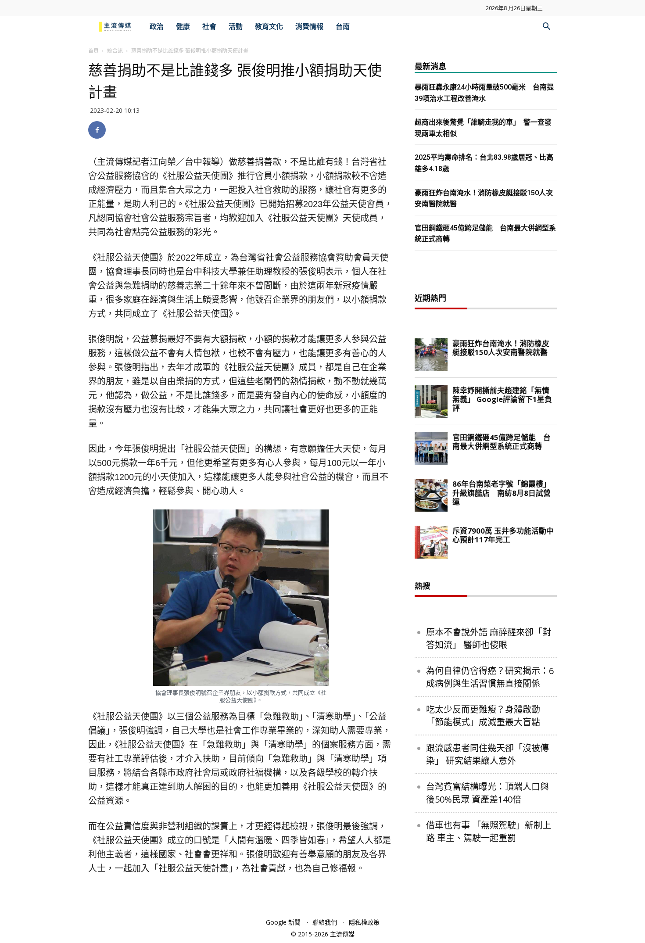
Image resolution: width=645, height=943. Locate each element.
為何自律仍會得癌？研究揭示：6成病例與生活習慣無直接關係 (490, 677)
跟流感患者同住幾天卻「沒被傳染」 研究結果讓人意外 (487, 754)
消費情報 (309, 26)
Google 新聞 (283, 922)
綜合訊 (115, 50)
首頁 (93, 50)
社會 (209, 26)
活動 (236, 26)
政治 (157, 26)
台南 (343, 26)
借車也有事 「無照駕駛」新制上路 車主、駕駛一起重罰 (488, 831)
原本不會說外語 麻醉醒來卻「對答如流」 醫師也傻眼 (488, 638)
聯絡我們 (324, 922)
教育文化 (269, 26)
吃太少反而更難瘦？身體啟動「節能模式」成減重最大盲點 (483, 715)
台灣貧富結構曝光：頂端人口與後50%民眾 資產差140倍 (487, 793)
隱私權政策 (364, 922)
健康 (183, 26)
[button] (546, 27)
